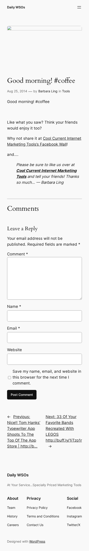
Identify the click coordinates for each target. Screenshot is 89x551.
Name (14, 306)
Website (14, 350)
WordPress (37, 541)
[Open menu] (79, 7)
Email (13, 328)
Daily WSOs (16, 7)
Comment (17, 254)
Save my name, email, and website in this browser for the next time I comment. (47, 377)
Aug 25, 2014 (17, 91)
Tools (66, 91)
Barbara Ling (48, 91)
